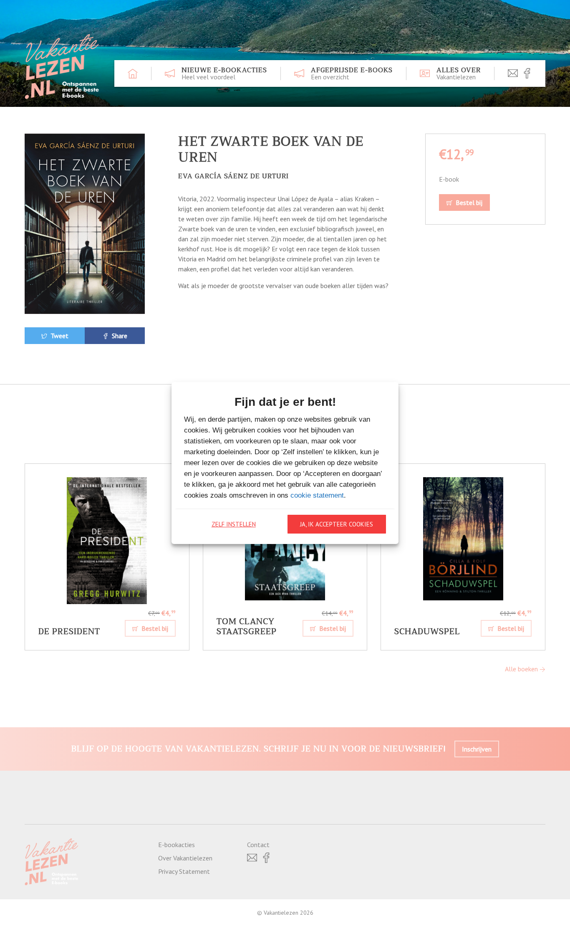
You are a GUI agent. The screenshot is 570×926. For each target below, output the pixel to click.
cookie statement (317, 495)
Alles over (458, 73)
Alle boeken (522, 669)
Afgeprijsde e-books (352, 73)
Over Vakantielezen (185, 858)
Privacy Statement (184, 871)
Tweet (58, 335)
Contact (258, 844)
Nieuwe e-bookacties (224, 73)
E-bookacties (176, 844)
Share (118, 335)
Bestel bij (468, 202)
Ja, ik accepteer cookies (336, 524)
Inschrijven (477, 749)
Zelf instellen (234, 524)
